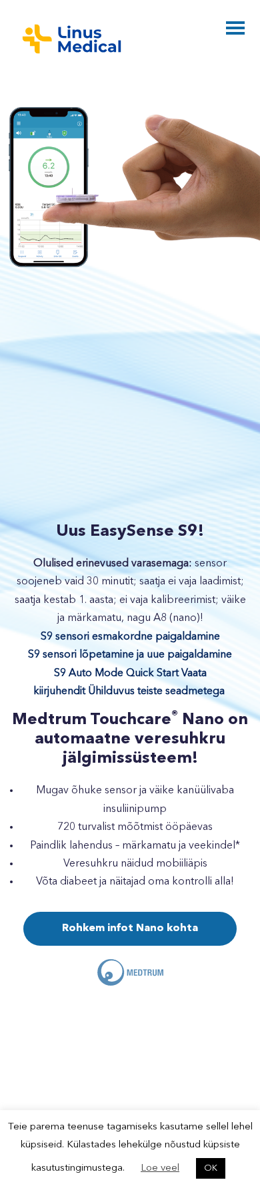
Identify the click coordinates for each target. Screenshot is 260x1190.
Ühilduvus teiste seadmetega (156, 691)
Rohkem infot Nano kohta (130, 928)
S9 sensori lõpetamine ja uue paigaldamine (130, 655)
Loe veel (160, 1168)
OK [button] (210, 1168)
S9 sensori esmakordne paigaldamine (130, 637)
